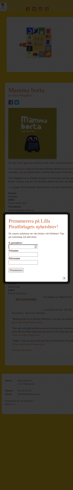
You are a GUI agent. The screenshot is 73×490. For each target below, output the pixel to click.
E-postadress (15, 242)
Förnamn (13, 250)
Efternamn (14, 258)
